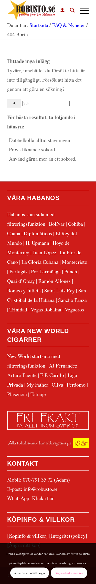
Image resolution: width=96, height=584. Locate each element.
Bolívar (57, 223)
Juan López (44, 252)
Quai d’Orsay (21, 280)
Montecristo (74, 261)
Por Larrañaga (46, 271)
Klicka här (43, 498)
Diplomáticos (38, 233)
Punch (70, 271)
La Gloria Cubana (40, 261)
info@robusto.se (41, 488)
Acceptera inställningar (29, 573)
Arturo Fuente (22, 375)
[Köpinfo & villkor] (27, 535)
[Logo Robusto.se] (39, 10)
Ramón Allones (54, 280)
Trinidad (18, 309)
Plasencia (17, 394)
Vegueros (74, 309)
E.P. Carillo (52, 375)
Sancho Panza (72, 300)
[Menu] (82, 10)
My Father (37, 384)
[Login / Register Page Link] (60, 10)
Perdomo (76, 384)
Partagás (18, 271)
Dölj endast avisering (69, 573)
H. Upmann (37, 242)
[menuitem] (60, 10)
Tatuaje (38, 394)
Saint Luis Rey (59, 290)
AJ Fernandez (63, 365)
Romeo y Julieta (24, 290)
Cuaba (13, 233)
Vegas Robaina (46, 309)
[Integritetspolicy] (68, 535)
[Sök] (70, 10)
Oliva (57, 384)
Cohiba (75, 223)
